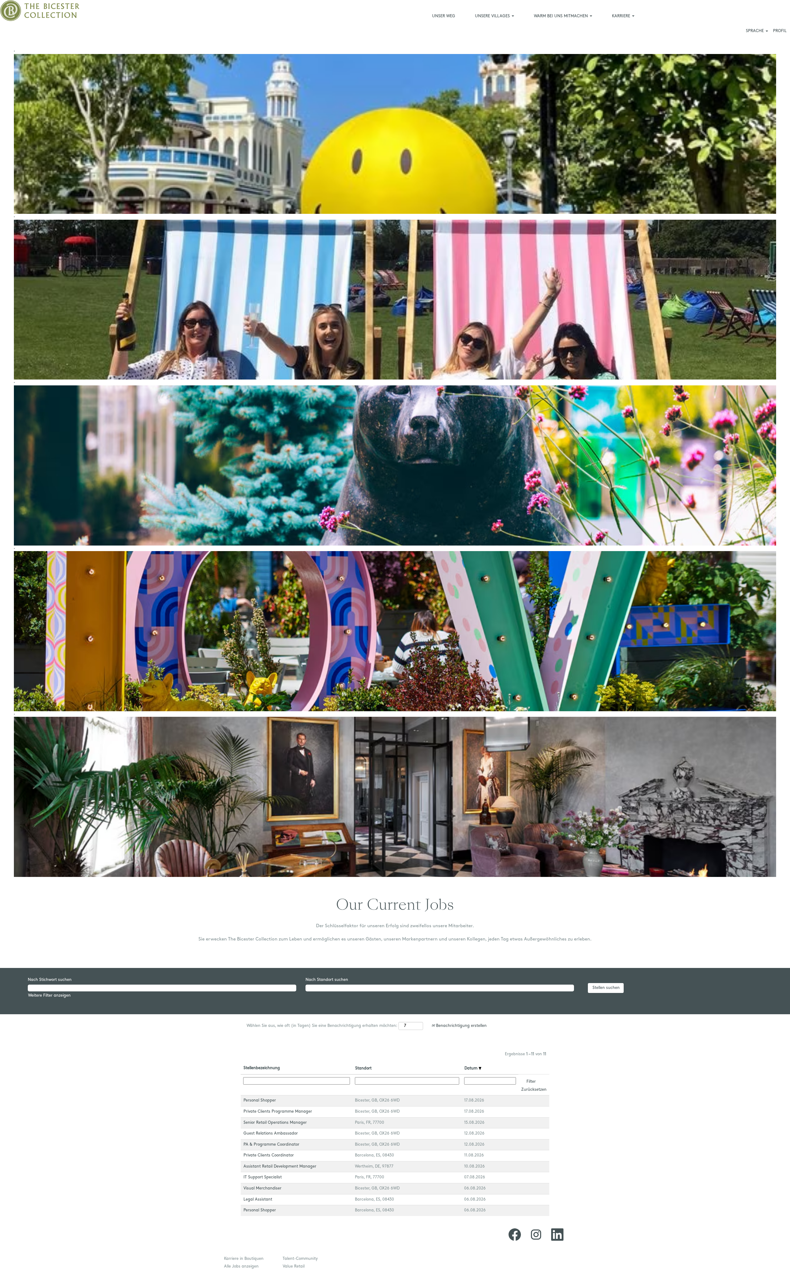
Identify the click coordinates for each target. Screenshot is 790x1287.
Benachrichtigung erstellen (461, 1026)
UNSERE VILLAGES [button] (493, 16)
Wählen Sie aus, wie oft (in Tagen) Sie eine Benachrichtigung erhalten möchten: (322, 1026)
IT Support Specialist (262, 1177)
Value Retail (294, 1266)
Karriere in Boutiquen (244, 1259)
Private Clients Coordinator (268, 1155)
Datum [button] (471, 1068)
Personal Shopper (259, 1100)
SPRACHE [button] (755, 31)
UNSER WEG (443, 16)
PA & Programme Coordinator (271, 1145)
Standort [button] (363, 1068)
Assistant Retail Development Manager (279, 1167)
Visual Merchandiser (262, 1188)
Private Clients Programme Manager (277, 1112)
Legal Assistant (257, 1200)
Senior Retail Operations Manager (275, 1123)
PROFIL (780, 31)
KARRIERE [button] (621, 16)
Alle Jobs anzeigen (241, 1266)
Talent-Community (300, 1259)
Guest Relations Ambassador (270, 1133)
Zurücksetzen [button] (534, 1090)
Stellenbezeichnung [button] (261, 1068)
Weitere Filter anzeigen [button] (49, 996)
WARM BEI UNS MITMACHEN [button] (561, 16)
